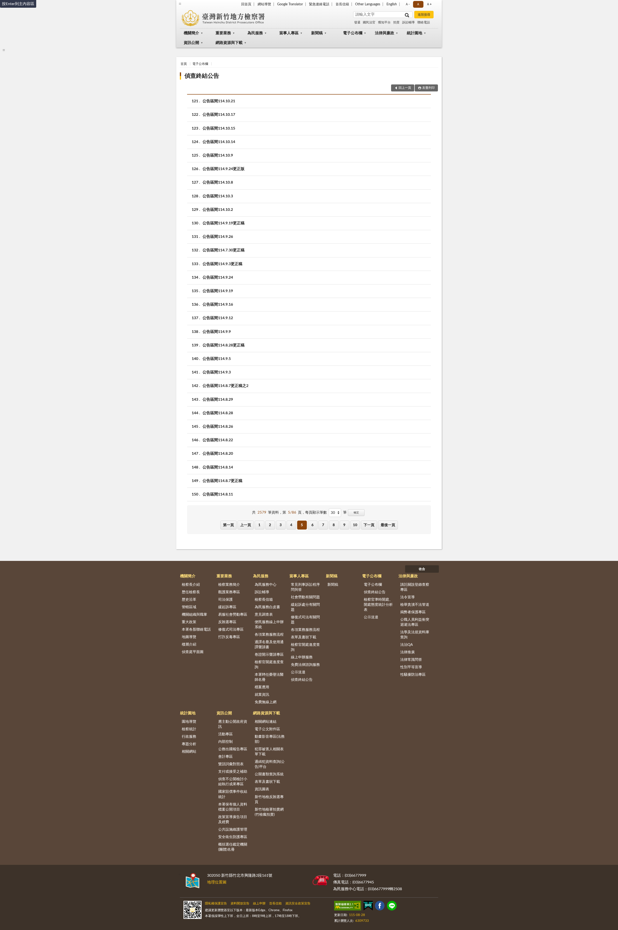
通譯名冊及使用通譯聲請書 (269, 644)
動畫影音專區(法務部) (270, 739)
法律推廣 (407, 652)
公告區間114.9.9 (217, 332)
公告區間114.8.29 (218, 399)
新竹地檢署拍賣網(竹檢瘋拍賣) (269, 812)
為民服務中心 (265, 584)
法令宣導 (407, 597)
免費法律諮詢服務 (305, 665)
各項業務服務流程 (269, 634)
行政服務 (189, 736)
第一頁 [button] (228, 525)
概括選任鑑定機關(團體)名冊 (232, 847)
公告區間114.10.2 (218, 210)
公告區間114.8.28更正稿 (224, 345)
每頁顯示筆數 (316, 512)
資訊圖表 (262, 789)
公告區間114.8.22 (218, 440)
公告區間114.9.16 (218, 304)
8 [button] (334, 525)
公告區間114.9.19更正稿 (224, 223)
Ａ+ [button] (429, 4)
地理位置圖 (216, 882)
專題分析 (189, 744)
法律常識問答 (411, 659)
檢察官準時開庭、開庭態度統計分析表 (378, 605)
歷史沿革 (189, 599)
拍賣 (396, 22)
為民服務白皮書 (267, 607)
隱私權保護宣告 (216, 903)
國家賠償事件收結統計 (232, 794)
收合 (422, 569)
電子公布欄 (352, 33)
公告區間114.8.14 (218, 467)
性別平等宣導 (411, 667)
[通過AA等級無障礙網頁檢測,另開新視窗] (347, 906)
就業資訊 (262, 694)
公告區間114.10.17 (219, 115)
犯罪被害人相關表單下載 (269, 751)
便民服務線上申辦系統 (269, 624)
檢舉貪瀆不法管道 (414, 604)
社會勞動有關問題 (305, 597)
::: (180, 3)
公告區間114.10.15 (219, 128)
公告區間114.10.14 (219, 142)
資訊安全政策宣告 (297, 903)
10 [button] (355, 525)
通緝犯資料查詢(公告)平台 (270, 764)
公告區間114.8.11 (218, 494)
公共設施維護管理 (232, 829)
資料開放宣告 (240, 903)
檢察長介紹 (191, 584)
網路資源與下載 (229, 43)
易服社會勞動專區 (232, 614)
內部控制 (225, 742)
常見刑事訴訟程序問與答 (305, 587)
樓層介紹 (189, 644)
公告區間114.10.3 (218, 196)
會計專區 (225, 756)
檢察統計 (189, 729)
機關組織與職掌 (194, 614)
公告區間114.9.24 (218, 277)
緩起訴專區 (227, 607)
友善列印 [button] (428, 88)
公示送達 (298, 672)
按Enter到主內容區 (18, 4)
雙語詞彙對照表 (231, 764)
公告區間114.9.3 (217, 372)
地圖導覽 (189, 637)
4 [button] (291, 525)
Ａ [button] (418, 4)
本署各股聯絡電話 (196, 629)
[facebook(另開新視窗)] (380, 906)
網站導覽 (264, 4)
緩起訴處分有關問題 (305, 607)
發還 (357, 22)
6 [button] (312, 525)
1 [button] (259, 525)
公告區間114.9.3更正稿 (222, 264)
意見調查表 (264, 614)
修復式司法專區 (231, 629)
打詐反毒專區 (229, 637)
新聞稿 (317, 33)
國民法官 (369, 22)
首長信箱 (342, 4)
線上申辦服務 (302, 657)
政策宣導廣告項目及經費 (232, 819)
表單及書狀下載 (303, 637)
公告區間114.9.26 (218, 237)
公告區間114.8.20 (218, 453)
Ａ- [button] (407, 4)
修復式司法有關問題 (305, 619)
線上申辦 (259, 903)
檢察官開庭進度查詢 (269, 664)
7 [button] (323, 525)
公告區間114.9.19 (218, 291)
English (391, 4)
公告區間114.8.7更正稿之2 (225, 386)
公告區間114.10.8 (218, 182)
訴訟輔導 (408, 22)
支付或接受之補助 (232, 771)
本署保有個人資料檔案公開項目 (232, 807)
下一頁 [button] (369, 525)
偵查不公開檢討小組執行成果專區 (232, 781)
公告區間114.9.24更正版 (224, 169)
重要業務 (223, 33)
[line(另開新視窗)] (392, 906)
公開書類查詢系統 (269, 774)
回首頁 (246, 4)
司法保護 (225, 599)
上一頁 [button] (245, 525)
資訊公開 (191, 43)
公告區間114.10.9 (218, 155)
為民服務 (255, 33)
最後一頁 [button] (388, 525)
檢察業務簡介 (229, 584)
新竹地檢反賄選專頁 (269, 799)
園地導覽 (189, 721)
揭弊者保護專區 (413, 612)
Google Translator (290, 4)
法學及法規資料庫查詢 (414, 634)
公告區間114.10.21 (219, 101)
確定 (356, 512)
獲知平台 (384, 22)
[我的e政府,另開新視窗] (368, 906)
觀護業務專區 (229, 592)
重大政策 (189, 622)
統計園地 (414, 33)
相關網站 (189, 751)
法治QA (406, 645)
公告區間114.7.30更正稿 (224, 250)
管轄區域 (189, 607)
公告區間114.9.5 (217, 359)
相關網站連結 (265, 721)
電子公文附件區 (267, 729)
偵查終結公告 (201, 76)
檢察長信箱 (264, 599)
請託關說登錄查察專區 (414, 587)
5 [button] (302, 525)
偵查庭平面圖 (193, 652)
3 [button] (281, 525)
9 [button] (344, 525)
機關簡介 (191, 33)
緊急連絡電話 (319, 4)
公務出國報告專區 (232, 749)
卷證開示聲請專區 (269, 654)
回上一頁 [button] (405, 88)
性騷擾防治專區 (413, 674)
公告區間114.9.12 (218, 318)
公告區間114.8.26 (218, 426)
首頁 (184, 64)
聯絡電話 (423, 22)
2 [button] (270, 525)
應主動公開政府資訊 (232, 724)
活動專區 (225, 734)
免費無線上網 (265, 702)
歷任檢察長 (191, 592)
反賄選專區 (227, 622)
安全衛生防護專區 (232, 837)
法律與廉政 (384, 33)
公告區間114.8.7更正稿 (222, 481)
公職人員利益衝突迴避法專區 (414, 622)
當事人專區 (289, 33)
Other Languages (367, 4)
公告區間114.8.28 (218, 413)
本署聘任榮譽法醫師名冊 (269, 677)
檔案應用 (262, 687)
